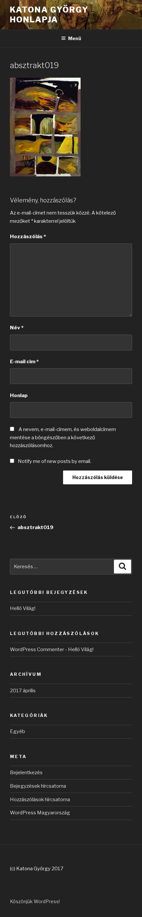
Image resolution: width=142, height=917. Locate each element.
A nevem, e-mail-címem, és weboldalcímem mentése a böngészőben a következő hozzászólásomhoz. (63, 437)
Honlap (19, 395)
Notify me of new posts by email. (54, 461)
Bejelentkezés (26, 773)
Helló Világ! (22, 608)
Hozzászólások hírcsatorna (40, 799)
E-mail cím (24, 362)
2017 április (23, 691)
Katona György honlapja (49, 14)
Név (16, 328)
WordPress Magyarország (40, 813)
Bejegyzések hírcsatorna (38, 786)
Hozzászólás (28, 237)
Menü (74, 38)
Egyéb (17, 731)
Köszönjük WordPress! (35, 901)
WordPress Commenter (37, 649)
